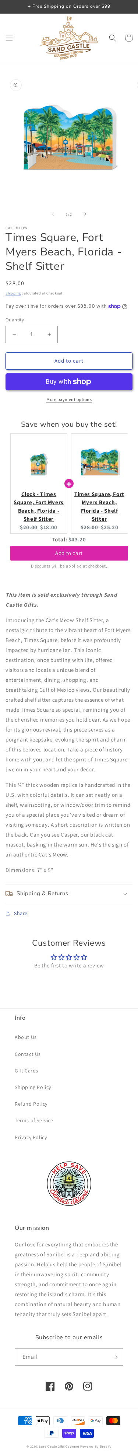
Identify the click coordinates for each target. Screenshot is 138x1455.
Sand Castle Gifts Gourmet (59, 1446)
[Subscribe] (115, 1357)
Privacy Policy (31, 1137)
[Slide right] (85, 214)
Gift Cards (26, 1070)
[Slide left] (53, 214)
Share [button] (21, 913)
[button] (9, 38)
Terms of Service (34, 1120)
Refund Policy (31, 1103)
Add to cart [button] (69, 552)
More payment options (69, 399)
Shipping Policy (33, 1087)
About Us (26, 1037)
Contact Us (28, 1054)
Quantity (15, 320)
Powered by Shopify (96, 1446)
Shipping (13, 293)
